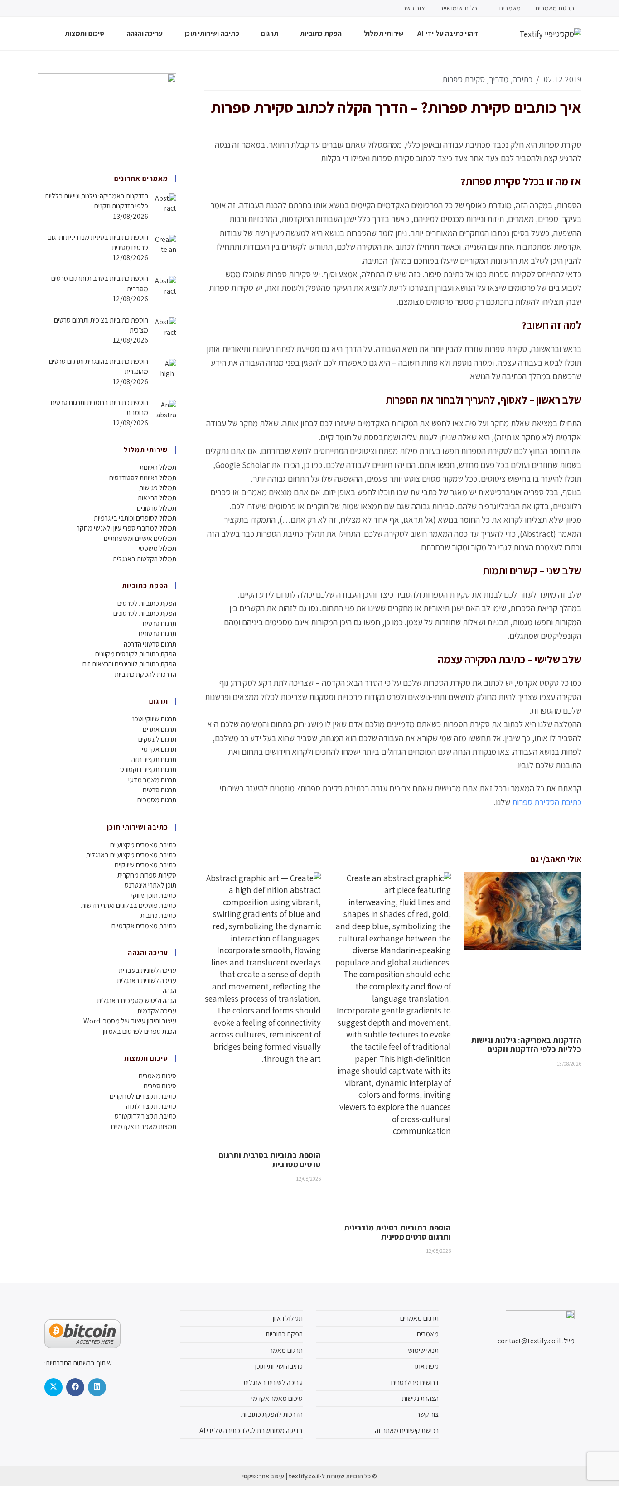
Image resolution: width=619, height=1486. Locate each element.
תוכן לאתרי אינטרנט (150, 885)
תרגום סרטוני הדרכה (150, 644)
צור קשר (414, 8)
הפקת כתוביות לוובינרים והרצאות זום (129, 664)
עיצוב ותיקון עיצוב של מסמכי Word (129, 1021)
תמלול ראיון (288, 1318)
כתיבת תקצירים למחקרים (143, 1096)
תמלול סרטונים (156, 508)
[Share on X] (53, 1387)
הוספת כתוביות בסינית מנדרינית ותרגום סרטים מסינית (397, 1232)
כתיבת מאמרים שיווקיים (145, 864)
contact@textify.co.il (529, 1341)
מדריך (498, 79)
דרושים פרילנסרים (415, 1382)
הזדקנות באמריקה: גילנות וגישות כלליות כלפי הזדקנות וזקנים (526, 1044)
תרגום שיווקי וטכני (153, 719)
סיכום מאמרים (157, 1076)
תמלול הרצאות (157, 497)
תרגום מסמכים (156, 800)
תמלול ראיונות (158, 467)
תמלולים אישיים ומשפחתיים (140, 538)
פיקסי (249, 1476)
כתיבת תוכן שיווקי (153, 895)
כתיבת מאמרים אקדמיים (143, 926)
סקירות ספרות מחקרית (146, 875)
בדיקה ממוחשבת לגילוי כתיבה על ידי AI (251, 1430)
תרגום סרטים (159, 623)
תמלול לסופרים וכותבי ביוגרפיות (135, 518)
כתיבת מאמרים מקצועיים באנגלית (131, 854)
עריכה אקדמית (156, 1011)
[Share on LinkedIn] (97, 1387)
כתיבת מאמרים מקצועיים (143, 844)
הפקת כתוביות (284, 1334)
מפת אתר (426, 1366)
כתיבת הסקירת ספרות (546, 801)
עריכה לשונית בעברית (147, 970)
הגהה (169, 990)
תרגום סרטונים (157, 633)
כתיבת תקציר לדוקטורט (145, 1116)
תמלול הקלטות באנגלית (144, 559)
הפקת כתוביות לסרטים (146, 603)
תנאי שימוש (423, 1350)
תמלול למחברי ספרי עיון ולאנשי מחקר (126, 528)
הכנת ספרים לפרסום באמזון (139, 1031)
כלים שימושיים (459, 8)
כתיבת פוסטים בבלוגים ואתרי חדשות (128, 905)
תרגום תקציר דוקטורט (148, 769)
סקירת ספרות (463, 79)
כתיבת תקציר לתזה (151, 1106)
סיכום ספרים (160, 1085)
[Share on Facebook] (75, 1387)
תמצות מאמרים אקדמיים (143, 1126)
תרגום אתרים (159, 729)
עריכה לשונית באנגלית (146, 980)
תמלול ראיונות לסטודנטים (142, 477)
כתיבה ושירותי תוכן (279, 1366)
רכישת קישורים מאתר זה (407, 1430)
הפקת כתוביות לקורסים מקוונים (135, 654)
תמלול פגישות (157, 487)
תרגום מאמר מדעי (152, 780)
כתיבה (522, 79)
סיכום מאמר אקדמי (277, 1398)
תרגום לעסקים (157, 739)
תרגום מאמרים (555, 8)
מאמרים (509, 8)
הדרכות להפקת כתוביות (145, 674)
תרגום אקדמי (159, 749)
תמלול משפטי (157, 548)
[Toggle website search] (40, 33)
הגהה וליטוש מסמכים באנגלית (136, 1000)
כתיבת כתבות (158, 915)
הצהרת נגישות (420, 1398)
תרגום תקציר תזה (153, 759)
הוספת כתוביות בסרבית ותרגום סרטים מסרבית (270, 1159)
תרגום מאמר (286, 1350)
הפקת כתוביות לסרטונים (144, 613)
